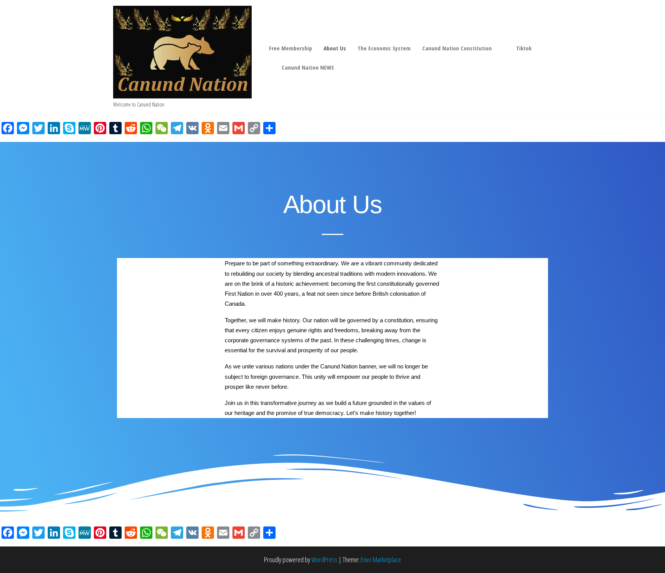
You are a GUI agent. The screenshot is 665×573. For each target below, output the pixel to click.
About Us (335, 48)
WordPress (324, 559)
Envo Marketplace (381, 559)
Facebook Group (504, 48)
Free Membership (290, 48)
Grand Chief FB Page (543, 48)
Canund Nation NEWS (308, 67)
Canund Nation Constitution (457, 48)
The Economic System (384, 48)
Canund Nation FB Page (269, 67)
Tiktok (523, 48)
